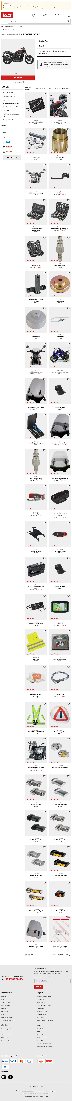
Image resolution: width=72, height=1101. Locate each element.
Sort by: (56, 88)
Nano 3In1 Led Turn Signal (60, 911)
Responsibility (5, 1041)
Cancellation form (42, 1041)
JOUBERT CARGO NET (60, 122)
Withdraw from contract (8, 1020)
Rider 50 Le (60, 623)
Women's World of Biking (44, 996)
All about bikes (41, 1014)
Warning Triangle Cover (60, 732)
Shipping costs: (27, 1093)
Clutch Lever (60, 193)
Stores (3, 1032)
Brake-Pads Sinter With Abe (60, 946)
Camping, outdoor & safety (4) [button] (11, 107)
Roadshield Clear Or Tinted (36, 372)
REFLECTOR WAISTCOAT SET (36, 732)
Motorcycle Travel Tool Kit (36, 623)
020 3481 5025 (14, 979)
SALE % (9, 146)
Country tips (41, 1002)
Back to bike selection (9, 30)
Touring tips (40, 999)
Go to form (49, 66)
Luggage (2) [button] (6, 100)
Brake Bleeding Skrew (60, 265)
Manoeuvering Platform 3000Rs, (60, 372)
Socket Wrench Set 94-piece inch (60, 228)
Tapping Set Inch (36, 265)
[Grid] (46, 88)
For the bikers (41, 1017)
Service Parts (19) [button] (8, 93)
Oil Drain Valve (60, 336)
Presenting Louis (6, 1029)
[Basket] (69, 15)
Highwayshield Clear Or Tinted (36, 407)
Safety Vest (36, 659)
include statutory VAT (27, 1091)
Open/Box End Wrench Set (36, 122)
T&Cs (38, 1032)
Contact (3, 996)
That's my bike (18, 77)
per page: (38, 88)
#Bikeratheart (41, 1008)
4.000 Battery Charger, (60, 551)
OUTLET (9, 151)
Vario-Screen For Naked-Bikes (60, 443)
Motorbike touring (42, 1011)
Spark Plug (36, 514)
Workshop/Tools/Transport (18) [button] (11, 115)
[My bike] (45, 15)
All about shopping (6, 1035)
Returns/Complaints (7, 1017)
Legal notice (40, 1029)
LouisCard (4, 1014)
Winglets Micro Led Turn (36, 840)
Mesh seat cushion (36, 551)
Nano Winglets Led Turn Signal (60, 767)
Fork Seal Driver (60, 157)
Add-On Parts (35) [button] (8, 119)
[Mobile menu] (3, 21)
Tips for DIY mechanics (44, 1005)
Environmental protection (44, 1047)
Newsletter (4, 1008)
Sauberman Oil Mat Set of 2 (60, 659)
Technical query (5, 1002)
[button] (68, 21)
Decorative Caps (36, 157)
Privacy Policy (41, 1035)
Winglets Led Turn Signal (60, 804)
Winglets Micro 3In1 (36, 804)
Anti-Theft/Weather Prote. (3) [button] (11, 103)
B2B (2, 999)
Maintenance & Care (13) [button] (10, 96)
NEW (8, 142)
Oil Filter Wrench (60, 301)
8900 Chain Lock (60, 694)
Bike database (5, 1005)
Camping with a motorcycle (45, 1020)
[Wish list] (57, 15)
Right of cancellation (43, 1038)
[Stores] (33, 15)
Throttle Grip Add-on (60, 407)
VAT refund (4, 1038)
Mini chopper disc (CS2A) (36, 193)
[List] (50, 88)
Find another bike (17, 82)
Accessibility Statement (44, 1044)
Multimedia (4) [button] (7, 110)
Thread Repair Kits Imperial (36, 443)
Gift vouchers (5, 1011)
